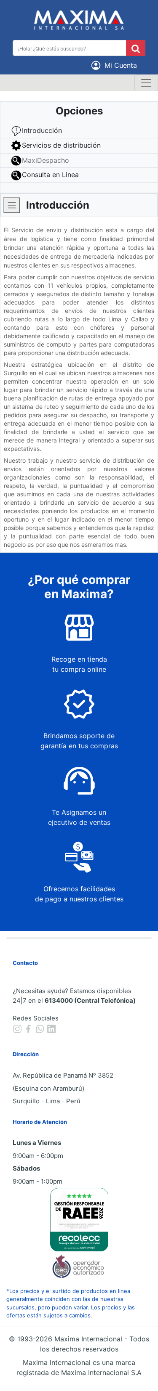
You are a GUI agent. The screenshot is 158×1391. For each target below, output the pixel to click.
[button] (115, 65)
